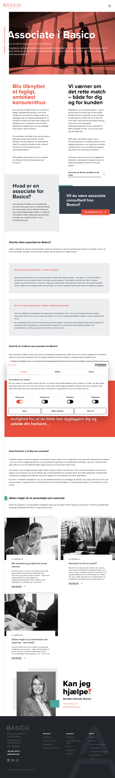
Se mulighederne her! (93, 212)
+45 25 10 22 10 (70, 703)
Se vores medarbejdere (97, 744)
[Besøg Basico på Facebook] (12, 760)
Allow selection (57, 411)
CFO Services (48, 737)
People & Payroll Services (52, 748)
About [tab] (91, 372)
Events (68, 746)
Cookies (92, 759)
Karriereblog (70, 750)
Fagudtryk (69, 754)
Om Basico (93, 737)
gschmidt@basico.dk (72, 706)
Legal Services (48, 744)
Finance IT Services (50, 741)
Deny (25, 411)
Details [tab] (57, 372)
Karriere (4, 49)
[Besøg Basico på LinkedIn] (8, 760)
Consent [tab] (23, 372)
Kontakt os (93, 741)
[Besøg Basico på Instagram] (17, 760)
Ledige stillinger (94, 748)
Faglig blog (70, 737)
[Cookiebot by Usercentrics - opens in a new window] (96, 365)
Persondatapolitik (95, 755)
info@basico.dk (13, 754)
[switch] (45, 401)
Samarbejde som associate (98, 751)
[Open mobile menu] (109, 6)
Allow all (90, 411)
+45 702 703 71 (13, 751)
